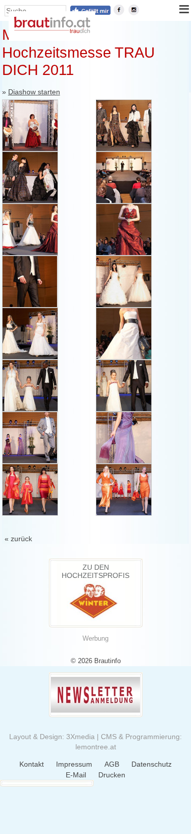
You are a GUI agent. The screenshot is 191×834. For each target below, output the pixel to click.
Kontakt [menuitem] (31, 764)
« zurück (18, 539)
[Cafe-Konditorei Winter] (96, 619)
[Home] (52, 31)
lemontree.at (95, 747)
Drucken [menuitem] (111, 775)
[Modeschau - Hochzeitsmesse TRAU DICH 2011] (30, 125)
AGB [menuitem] (111, 764)
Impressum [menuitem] (74, 764)
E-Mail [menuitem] (76, 775)
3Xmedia (80, 736)
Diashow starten (34, 92)
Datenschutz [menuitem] (151, 764)
